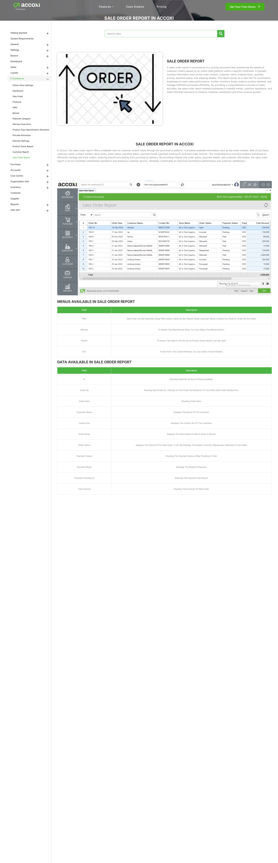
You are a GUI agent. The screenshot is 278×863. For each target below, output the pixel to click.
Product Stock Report (23, 146)
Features (105, 6)
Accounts (16, 170)
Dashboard (16, 61)
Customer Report (21, 152)
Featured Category (21, 118)
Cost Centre (17, 175)
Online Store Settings (23, 85)
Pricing (161, 6)
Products (17, 102)
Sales (13, 67)
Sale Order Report (21, 157)
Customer (16, 192)
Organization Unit (20, 181)
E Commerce (17, 78)
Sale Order (18, 96)
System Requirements (22, 38)
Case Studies (135, 6)
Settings (15, 50)
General (15, 44)
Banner (16, 113)
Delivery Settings (21, 141)
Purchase (16, 164)
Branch (14, 55)
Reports (15, 204)
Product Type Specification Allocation (31, 129)
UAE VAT (15, 210)
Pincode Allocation (22, 135)
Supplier (15, 198)
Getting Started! (19, 32)
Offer (15, 107)
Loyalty (14, 72)
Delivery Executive (22, 124)
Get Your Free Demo (243, 6)
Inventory (16, 187)
